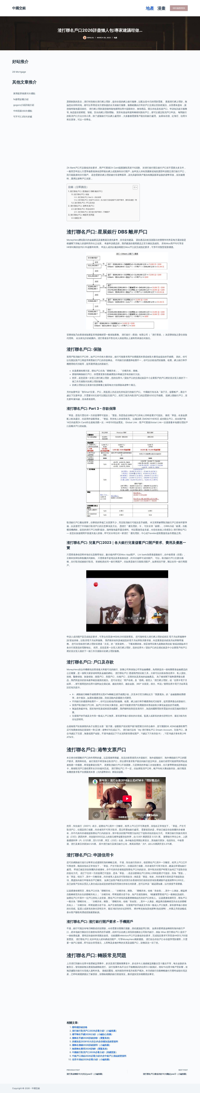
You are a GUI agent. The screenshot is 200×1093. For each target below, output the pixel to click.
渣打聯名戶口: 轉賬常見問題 (82, 215)
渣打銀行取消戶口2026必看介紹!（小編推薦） (95, 1030)
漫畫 (161, 8)
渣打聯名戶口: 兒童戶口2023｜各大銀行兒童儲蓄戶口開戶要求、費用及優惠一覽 (107, 200)
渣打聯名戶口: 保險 (81, 194)
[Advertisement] (127, 77)
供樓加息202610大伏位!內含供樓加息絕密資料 (95, 1041)
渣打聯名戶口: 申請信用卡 (84, 209)
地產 (150, 8)
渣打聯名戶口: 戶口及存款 (84, 203)
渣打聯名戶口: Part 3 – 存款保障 (89, 197)
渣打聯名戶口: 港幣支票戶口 (82, 206)
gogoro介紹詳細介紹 (23, 105)
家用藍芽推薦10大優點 (24, 93)
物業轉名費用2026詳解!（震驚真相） (90, 1048)
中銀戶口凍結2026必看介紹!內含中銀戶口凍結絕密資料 (99, 1056)
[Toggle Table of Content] (134, 187)
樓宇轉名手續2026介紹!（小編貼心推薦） (92, 1034)
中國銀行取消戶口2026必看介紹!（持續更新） (95, 1052)
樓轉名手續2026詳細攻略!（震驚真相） (91, 1038)
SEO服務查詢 (179, 8)
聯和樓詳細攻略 (79, 1027)
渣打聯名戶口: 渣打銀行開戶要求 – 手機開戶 (94, 212)
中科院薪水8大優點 (22, 110)
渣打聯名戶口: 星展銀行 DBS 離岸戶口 (86, 191)
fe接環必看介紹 (20, 99)
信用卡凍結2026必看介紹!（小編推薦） (91, 1059)
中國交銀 (19, 8)
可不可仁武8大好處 (22, 116)
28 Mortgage (19, 71)
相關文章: (78, 218)
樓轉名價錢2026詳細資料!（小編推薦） (91, 1045)
